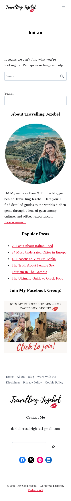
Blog (31, 376)
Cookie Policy (54, 382)
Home (10, 376)
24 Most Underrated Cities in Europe (39, 252)
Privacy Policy (32, 382)
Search (9, 93)
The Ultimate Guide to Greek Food (37, 278)
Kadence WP (35, 490)
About (21, 376)
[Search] (53, 446)
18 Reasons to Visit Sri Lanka (34, 259)
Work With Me (46, 376)
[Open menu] (63, 7)
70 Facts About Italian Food (32, 246)
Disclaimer (13, 382)
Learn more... (15, 222)
